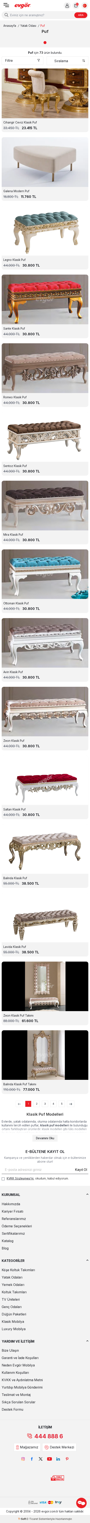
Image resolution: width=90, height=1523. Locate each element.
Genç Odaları (12, 1307)
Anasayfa (9, 25)
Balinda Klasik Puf (15, 878)
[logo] (22, 5)
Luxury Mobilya (14, 1329)
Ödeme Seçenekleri (17, 1226)
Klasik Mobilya (13, 1322)
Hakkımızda (11, 1204)
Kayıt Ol (81, 1170)
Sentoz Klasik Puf (15, 466)
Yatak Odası (28, 25)
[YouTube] (49, 1459)
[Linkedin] (58, 1459)
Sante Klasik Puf (14, 328)
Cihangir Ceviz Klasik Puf (20, 122)
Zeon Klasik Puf (13, 740)
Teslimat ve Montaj (16, 1395)
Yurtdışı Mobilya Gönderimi (22, 1387)
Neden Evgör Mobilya (18, 1365)
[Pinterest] (67, 1459)
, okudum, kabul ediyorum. (38, 1178)
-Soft (22, 1518)
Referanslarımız (14, 1219)
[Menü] (6, 6)
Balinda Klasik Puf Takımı (19, 1084)
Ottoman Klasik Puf (16, 603)
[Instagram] (23, 1459)
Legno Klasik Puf (14, 260)
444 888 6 (48, 1436)
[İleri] (70, 1104)
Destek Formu (12, 1410)
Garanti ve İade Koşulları (20, 1358)
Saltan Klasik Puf (14, 809)
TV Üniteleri (11, 1300)
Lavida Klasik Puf (14, 947)
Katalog (7, 1241)
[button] (45, 42)
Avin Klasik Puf (13, 672)
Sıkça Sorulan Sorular (18, 1402)
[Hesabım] (67, 5)
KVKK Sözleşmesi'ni (20, 1178)
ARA (81, 15)
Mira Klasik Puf (13, 534)
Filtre (9, 61)
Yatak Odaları (12, 1277)
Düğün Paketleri (14, 1314)
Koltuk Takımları (14, 1292)
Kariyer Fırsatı (12, 1211)
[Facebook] (31, 1459)
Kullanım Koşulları (15, 1373)
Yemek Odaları (13, 1285)
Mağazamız (29, 1447)
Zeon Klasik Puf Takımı (18, 1015)
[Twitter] (40, 1459)
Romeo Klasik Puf (15, 397)
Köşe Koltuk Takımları (18, 1270)
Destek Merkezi (62, 1447)
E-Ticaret (32, 1518)
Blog (5, 1248)
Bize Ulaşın (10, 1351)
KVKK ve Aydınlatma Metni (22, 1380)
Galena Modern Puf (16, 191)
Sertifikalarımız (13, 1234)
